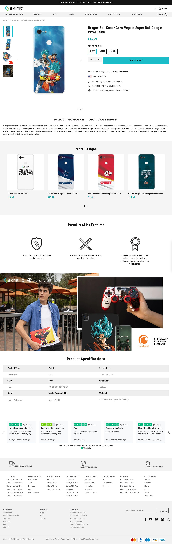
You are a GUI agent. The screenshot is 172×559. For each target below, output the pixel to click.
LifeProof (147, 483)
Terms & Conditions (91, 539)
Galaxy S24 (70, 489)
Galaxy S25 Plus (72, 483)
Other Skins (150, 476)
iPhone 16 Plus (52, 483)
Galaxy (146, 492)
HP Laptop (88, 489)
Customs (11, 476)
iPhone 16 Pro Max (54, 489)
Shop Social (7, 518)
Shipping (43, 513)
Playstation (32, 479)
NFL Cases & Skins (127, 479)
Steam (30, 489)
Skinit (14, 8)
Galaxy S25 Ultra (72, 486)
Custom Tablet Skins (14, 489)
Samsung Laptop (91, 492)
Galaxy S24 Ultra (72, 496)
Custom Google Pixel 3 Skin (17, 194)
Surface (105, 486)
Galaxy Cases (72, 476)
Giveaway (6, 521)
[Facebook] (145, 519)
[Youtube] (150, 519)
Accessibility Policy (53, 539)
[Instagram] (168, 519)
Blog (5, 524)
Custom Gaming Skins (15, 492)
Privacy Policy (78, 539)
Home (5, 20)
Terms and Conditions (120, 71)
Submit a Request (76, 521)
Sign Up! (6, 527)
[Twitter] (156, 519)
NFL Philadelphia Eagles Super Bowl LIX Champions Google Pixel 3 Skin (146, 194)
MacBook (88, 479)
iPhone (146, 489)
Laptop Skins (91, 476)
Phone (146, 486)
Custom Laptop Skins (14, 486)
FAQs (42, 515)
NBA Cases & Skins (127, 486)
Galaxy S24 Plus (72, 492)
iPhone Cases (53, 476)
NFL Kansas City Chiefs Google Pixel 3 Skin (104, 194)
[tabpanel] (25, 179)
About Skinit (7, 513)
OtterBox (147, 479)
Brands (124, 476)
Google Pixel (148, 496)
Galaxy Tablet (107, 483)
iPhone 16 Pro (52, 486)
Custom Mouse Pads (14, 496)
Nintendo (31, 486)
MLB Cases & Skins (127, 483)
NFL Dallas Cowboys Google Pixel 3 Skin (63, 194)
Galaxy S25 (70, 479)
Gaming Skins (34, 476)
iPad (104, 479)
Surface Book (89, 483)
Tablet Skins (109, 476)
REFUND (43, 518)
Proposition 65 (66, 539)
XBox (30, 483)
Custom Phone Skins (14, 483)
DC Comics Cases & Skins (129, 492)
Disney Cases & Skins (128, 489)
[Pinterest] (162, 519)
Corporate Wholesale (11, 515)
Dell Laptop (89, 486)
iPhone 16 (50, 479)
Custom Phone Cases (14, 479)
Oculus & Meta (33, 492)
